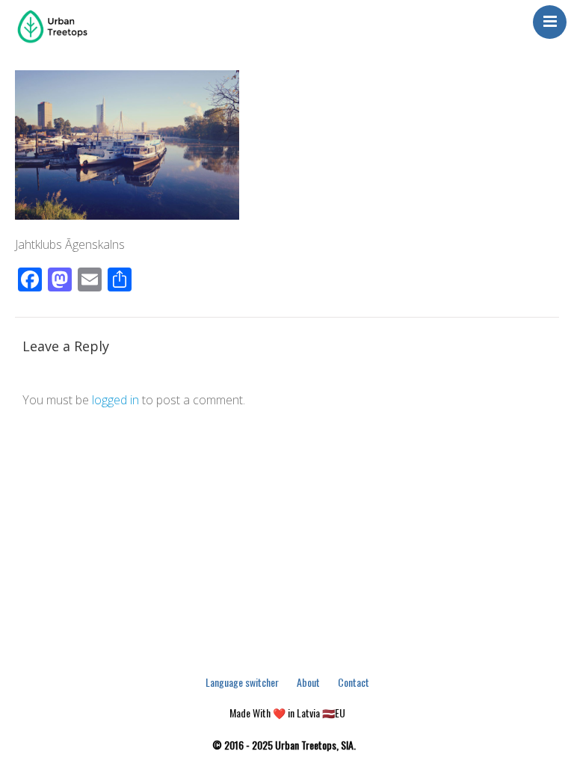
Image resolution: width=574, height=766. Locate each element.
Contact (353, 682)
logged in (115, 400)
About (308, 682)
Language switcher (242, 682)
